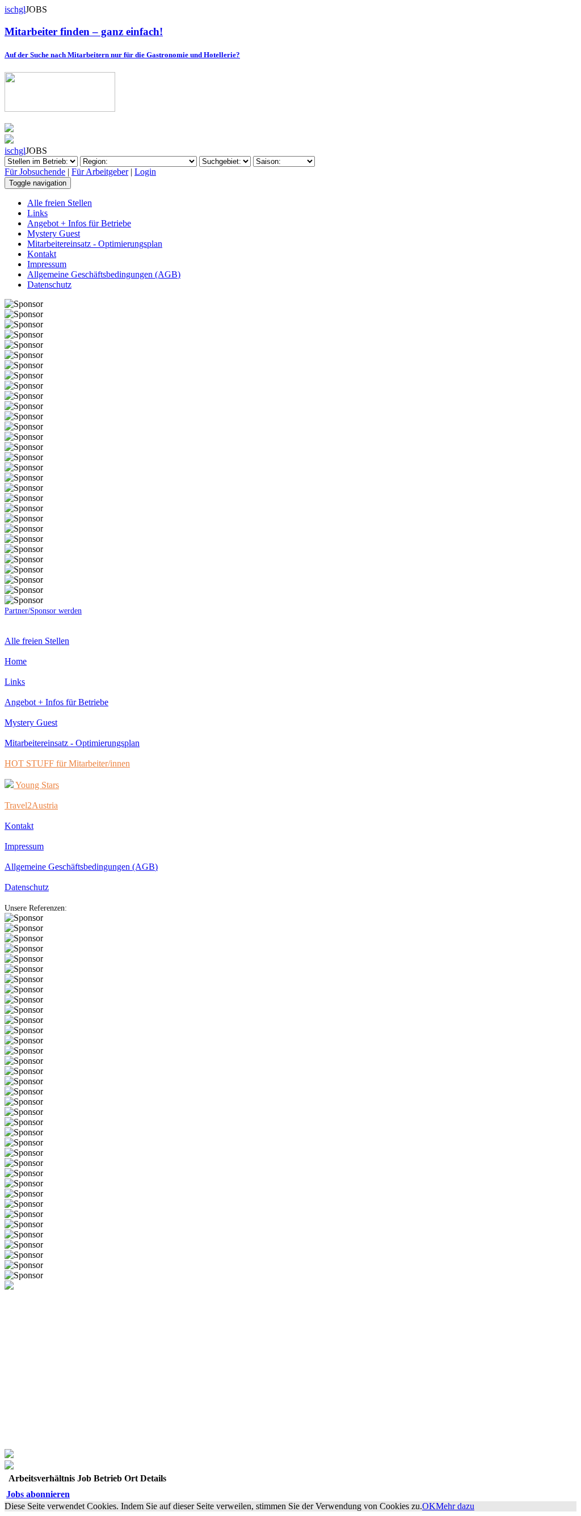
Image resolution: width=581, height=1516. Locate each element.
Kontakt (41, 254)
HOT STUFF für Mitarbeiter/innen (67, 763)
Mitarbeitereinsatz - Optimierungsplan (94, 244)
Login (145, 171)
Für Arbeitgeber (99, 171)
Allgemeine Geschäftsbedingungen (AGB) (103, 274)
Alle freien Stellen (59, 203)
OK (429, 1506)
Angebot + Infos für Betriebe (79, 223)
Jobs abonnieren (38, 1494)
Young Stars (36, 785)
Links (37, 213)
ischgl (15, 9)
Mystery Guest (53, 233)
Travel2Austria (31, 805)
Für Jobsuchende (35, 171)
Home (16, 661)
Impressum (46, 264)
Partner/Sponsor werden (43, 611)
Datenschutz (49, 284)
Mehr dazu (455, 1506)
